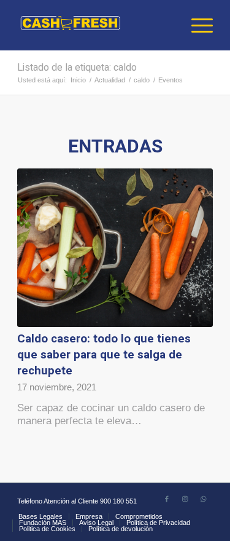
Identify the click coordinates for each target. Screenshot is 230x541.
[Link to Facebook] (167, 498)
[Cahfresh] (95, 25)
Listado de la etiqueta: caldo (77, 67)
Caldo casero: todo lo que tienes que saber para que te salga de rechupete (104, 354)
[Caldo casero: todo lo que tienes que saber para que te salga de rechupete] (115, 247)
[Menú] (196, 25)
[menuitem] (196, 25)
